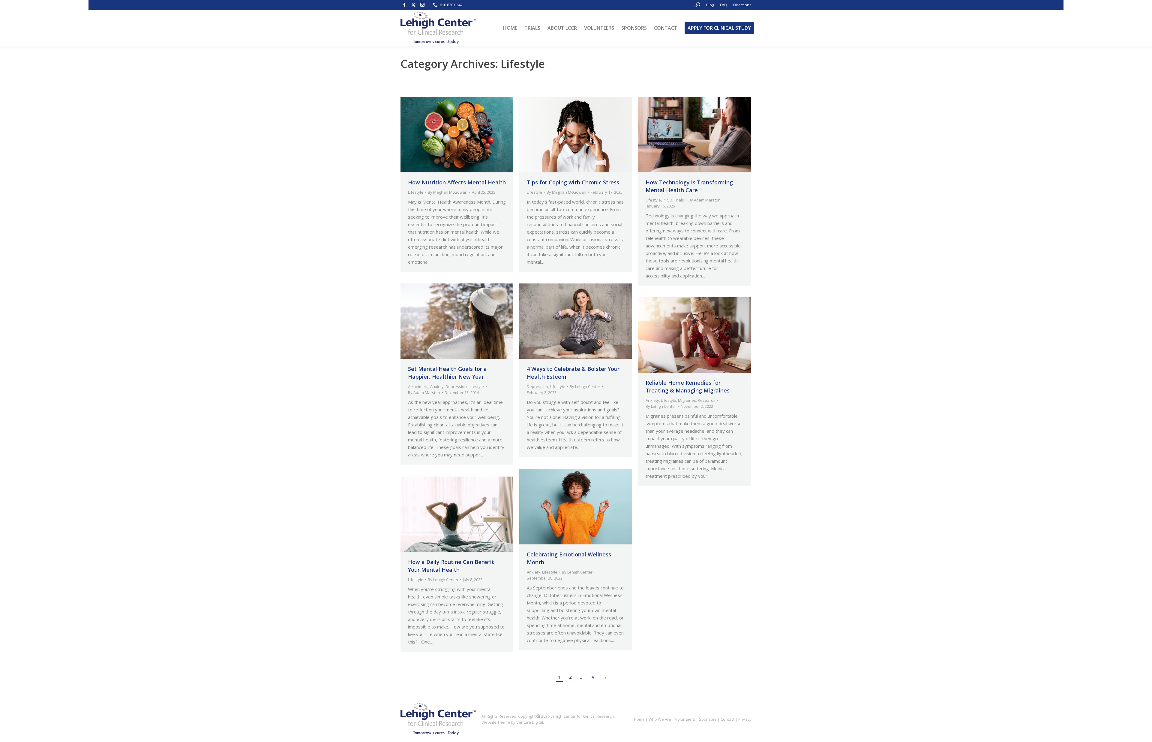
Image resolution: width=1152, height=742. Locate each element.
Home (639, 719)
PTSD (667, 200)
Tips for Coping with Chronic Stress (573, 182)
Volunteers (685, 719)
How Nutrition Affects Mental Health (457, 182)
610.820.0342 (451, 5)
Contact (727, 719)
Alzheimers (418, 386)
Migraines (687, 400)
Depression (456, 386)
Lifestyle (415, 192)
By (447, 192)
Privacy (745, 719)
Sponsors (708, 719)
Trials (679, 200)
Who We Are (660, 719)
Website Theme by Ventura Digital (512, 722)
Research (706, 400)
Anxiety (437, 386)
